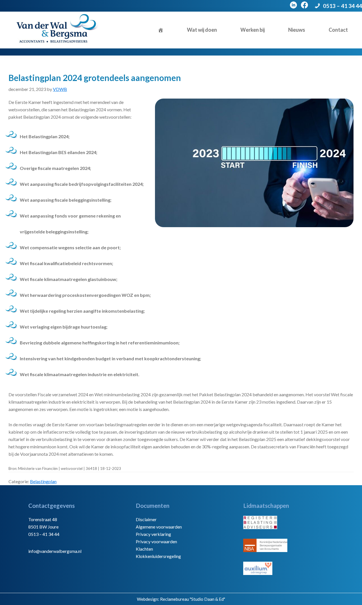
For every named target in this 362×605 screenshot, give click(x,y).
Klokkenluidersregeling (158, 556)
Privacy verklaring (153, 534)
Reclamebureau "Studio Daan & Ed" (192, 599)
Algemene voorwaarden (159, 526)
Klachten (144, 548)
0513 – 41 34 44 (342, 6)
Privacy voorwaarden (156, 541)
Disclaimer (146, 519)
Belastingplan (43, 481)
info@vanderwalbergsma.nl (54, 551)
